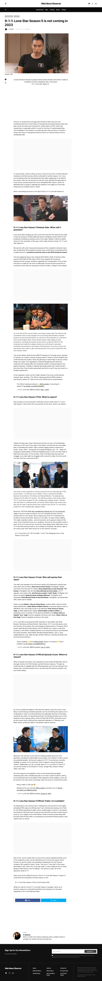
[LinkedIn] (96, 3)
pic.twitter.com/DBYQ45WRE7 (34, 386)
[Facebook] (89, 3)
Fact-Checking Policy (51, 974)
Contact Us (63, 968)
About (34, 968)
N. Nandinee (27, 935)
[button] (5, 4)
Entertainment (9, 16)
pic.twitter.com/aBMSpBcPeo (36, 644)
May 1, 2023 (45, 389)
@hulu (60, 788)
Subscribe (89, 951)
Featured (17, 16)
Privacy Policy (64, 970)
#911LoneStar (44, 384)
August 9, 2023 (46, 793)
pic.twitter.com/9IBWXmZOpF (27, 790)
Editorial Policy (37, 970)
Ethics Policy (50, 970)
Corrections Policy (63, 974)
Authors (49, 968)
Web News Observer (51, 3)
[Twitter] (92, 3)
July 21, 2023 (45, 647)
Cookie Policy (36, 973)
